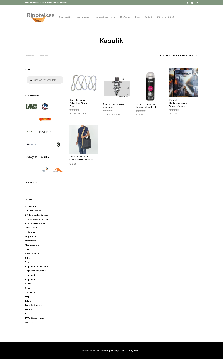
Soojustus (30, 292)
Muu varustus (32, 245)
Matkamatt (30, 240)
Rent (137, 17)
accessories (31, 206)
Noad (27, 249)
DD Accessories (33, 210)
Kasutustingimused (107, 350)
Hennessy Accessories (36, 219)
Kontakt (148, 17)
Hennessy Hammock (35, 223)
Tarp (27, 296)
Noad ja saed (32, 253)
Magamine (30, 236)
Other (28, 258)
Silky (27, 288)
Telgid (28, 301)
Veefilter (29, 322)
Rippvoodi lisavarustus (36, 266)
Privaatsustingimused (130, 350)
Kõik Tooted (125, 17)
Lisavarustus (83, 17)
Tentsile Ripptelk (33, 305)
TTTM (27, 314)
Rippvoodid (64, 17)
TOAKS (28, 309)
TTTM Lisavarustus (34, 318)
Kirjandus (30, 232)
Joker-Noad (31, 228)
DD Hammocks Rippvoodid (38, 215)
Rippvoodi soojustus (35, 271)
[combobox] (177, 55)
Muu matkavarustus (105, 17)
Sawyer (28, 283)
